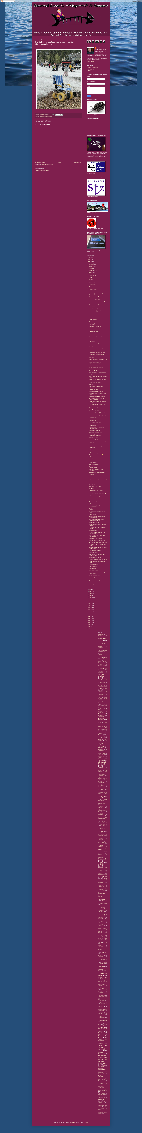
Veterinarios (100, 1105)
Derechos (100, 749)
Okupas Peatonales (93, 564)
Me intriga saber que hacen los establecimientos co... (96, 458)
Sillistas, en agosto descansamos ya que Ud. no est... (97, 517)
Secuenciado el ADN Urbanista (96, 451)
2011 (89, 624)
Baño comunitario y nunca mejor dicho (97, 372)
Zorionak (100, 1113)
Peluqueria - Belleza (102, 957)
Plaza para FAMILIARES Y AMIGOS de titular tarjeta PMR (97, 586)
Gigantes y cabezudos (94, 464)
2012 (89, 622)
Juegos (99, 881)
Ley (104, 890)
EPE (102, 789)
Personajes (102, 963)
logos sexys (103, 910)
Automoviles (100, 672)
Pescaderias (100, 967)
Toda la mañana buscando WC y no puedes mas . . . (97, 536)
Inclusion (101, 864)
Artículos (104, 661)
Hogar (99, 842)
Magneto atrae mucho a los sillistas (97, 348)
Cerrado (105, 705)
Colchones (100, 711)
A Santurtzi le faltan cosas (102, 636)
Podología (100, 977)
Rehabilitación (101, 1019)
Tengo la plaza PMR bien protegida (97, 396)
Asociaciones (104, 668)
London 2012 (101, 911)
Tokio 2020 (104, 1092)
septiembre (92, 270)
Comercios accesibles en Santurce (102, 718)
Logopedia (100, 908)
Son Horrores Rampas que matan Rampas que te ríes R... (96, 520)
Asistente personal (102, 667)
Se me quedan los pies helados (96, 308)
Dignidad (100, 754)
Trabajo (103, 1093)
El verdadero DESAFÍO (94, 411)
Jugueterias (100, 882)
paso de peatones (102, 954)
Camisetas (103, 688)
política (103, 978)
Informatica (100, 871)
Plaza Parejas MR (93, 345)
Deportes (102, 742)
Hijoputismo (100, 839)
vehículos (100, 1102)
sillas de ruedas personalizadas (46, 116)
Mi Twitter (90, 70)
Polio (106, 977)
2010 (89, 626)
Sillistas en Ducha (93, 552)
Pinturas (99, 970)
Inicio (59, 162)
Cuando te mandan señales (95, 291)
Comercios (100, 715)
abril (90, 595)
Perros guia (102, 960)
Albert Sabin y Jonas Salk (95, 422)
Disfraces (100, 759)
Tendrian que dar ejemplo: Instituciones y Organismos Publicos (102, 1086)
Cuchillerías (103, 730)
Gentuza (99, 822)
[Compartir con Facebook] (60, 115)
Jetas (105, 878)
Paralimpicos (101, 950)
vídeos (105, 1106)
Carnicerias (100, 694)
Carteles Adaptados (93, 476)
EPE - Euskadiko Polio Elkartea (43, 170)
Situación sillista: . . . (93, 437)
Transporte (101, 1094)
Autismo (102, 669)
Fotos (106, 820)
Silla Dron (91, 279)
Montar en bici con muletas (95, 382)
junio (90, 591)
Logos (105, 908)
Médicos (102, 921)
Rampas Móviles (102, 1002)
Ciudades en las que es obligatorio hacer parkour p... (97, 275)
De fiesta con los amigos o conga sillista (98, 343)
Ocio (106, 942)
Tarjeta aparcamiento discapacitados (101, 1077)
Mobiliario (100, 922)
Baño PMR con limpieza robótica (96, 453)
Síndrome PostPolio (100, 1053)
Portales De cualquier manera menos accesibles (102, 987)
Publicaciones (101, 995)
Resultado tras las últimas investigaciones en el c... (95, 363)
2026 (89, 257)
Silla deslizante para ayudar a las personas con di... (96, 419)
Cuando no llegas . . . (94, 294)
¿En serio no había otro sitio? (95, 286)
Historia (100, 841)
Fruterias (103, 821)
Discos (99, 756)
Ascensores (100, 662)
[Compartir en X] (59, 115)
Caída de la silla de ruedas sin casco (97, 472)
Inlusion (100, 873)
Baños (105, 678)
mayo (90, 593)
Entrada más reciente (40, 162)
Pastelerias (100, 956)
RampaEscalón (101, 1000)
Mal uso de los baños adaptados (102, 916)
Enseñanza (100, 786)
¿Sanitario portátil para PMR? (95, 432)
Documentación (101, 768)
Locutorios (103, 907)
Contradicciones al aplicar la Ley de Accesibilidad (102, 726)
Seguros (99, 1034)
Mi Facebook (91, 69)
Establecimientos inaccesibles (102, 797)
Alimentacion (100, 654)
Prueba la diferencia (93, 579)
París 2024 (104, 952)
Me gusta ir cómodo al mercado (96, 335)
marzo (90, 597)
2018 (89, 611)
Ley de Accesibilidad (102, 893)
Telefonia (100, 1082)
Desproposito (101, 750)
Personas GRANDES (101, 965)
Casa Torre (104, 699)
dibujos (99, 752)
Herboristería (100, 838)
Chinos (103, 706)
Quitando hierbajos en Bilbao (95, 486)
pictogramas (100, 969)
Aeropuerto (91, 474)
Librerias (103, 900)
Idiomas (105, 851)
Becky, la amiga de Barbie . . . (95, 557)
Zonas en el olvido (102, 1112)
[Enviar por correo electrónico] (56, 115)
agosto (91, 272)
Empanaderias (101, 777)
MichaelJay (72, 1122)
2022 (89, 603)
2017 (89, 613)
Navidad (100, 932)
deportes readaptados (101, 744)
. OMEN (91, 277)
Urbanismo (102, 1099)
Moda (99, 927)
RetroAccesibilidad (102, 1020)
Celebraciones (102, 702)
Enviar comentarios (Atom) (47, 164)
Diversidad (101, 760)
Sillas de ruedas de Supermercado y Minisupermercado (97, 297)
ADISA (103, 653)
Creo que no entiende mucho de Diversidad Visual (96, 330)
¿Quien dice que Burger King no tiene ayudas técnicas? (97, 380)
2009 (89, 628)
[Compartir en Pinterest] (62, 115)
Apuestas (100, 660)
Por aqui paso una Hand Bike (95, 538)
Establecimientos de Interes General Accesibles (102, 794)
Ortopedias (100, 946)
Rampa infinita (92, 514)
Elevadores (100, 775)
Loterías (99, 913)
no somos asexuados (102, 936)
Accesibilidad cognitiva (102, 642)
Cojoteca (100, 709)
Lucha (105, 913)
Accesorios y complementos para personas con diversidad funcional (102, 646)
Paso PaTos (91, 357)
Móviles (104, 928)
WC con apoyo (92, 568)
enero (90, 601)
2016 (89, 615)
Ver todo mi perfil (90, 61)
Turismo (100, 1096)
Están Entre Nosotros (94, 281)
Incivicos (100, 862)
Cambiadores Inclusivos (102, 686)
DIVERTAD (91, 488)
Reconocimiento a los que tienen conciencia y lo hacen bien (102, 1009)
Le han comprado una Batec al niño (97, 577)
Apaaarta (91, 347)
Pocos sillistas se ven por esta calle (97, 352)
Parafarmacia (100, 949)
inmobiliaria (100, 874)
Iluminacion (100, 857)
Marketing (100, 918)
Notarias (99, 938)
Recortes (100, 1012)
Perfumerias (103, 959)
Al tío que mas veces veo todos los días (98, 542)
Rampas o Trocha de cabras (102, 1005)
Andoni (98, 48)
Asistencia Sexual (102, 665)
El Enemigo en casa (93, 584)
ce (102, 701)
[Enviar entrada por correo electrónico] (53, 114)
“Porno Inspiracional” (93, 570)
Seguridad (100, 1032)
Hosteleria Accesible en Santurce (102, 847)
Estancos (103, 804)
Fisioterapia (100, 814)
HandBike (91, 483)
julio (90, 589)
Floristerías (100, 815)
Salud (106, 1024)
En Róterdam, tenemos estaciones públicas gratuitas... (96, 399)
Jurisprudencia (101, 883)
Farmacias (100, 811)
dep (106, 740)
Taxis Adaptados (101, 1080)
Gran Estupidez (103, 824)
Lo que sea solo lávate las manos (96, 299)
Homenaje (104, 842)
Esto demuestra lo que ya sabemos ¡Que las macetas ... (97, 502)
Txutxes (103, 1097)
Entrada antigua (77, 162)
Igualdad (102, 853)
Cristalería (105, 729)
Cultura (99, 732)
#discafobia (100, 634)
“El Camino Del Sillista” (94, 370)
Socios (104, 1065)
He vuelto (91, 374)
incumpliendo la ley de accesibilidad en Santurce (102, 869)
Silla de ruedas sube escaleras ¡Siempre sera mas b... (96, 368)
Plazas (106, 972)
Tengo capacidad (102, 1090)
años (104, 658)
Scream (91, 478)
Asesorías (100, 664)
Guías (103, 825)
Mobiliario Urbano (100, 925)
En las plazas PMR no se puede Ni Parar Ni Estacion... (97, 533)
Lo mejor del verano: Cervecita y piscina (98, 559)
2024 (89, 261)
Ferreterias (100, 813)
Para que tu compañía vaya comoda (97, 310)
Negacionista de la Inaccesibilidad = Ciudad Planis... (97, 428)
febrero (91, 599)
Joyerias (103, 879)
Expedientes (101, 809)
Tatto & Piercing (101, 1079)
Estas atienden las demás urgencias (97, 485)
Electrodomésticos (101, 774)
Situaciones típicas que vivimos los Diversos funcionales (102, 1059)
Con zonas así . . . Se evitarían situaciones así (96, 491)
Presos (90, 500)
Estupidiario (100, 806)
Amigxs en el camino (102, 655)
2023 (89, 263)
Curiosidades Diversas (101, 734)
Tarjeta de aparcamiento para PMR (97, 540)
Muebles (100, 929)
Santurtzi (100, 1031)
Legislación (100, 889)
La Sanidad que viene (94, 350)
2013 (89, 620)
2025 (89, 259)
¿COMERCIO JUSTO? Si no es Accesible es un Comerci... (96, 387)
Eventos (100, 807)
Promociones (100, 992)
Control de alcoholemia (94, 444)
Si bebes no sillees (93, 333)
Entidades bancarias (102, 788)
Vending (99, 1104)
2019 (89, 609)
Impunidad (102, 859)
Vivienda (102, 1108)
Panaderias (100, 947)
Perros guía (104, 962)
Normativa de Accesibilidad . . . (96, 326)
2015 (89, 616)
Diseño (104, 756)
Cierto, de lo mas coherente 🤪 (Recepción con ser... (96, 455)
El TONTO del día (93, 566)
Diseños (99, 757)
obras (99, 941)
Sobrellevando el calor (94, 530)
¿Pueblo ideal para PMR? (95, 430)
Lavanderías (100, 885)
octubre (91, 268)
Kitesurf (90, 384)
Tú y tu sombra (92, 449)
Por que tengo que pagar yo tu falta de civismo (102, 983)
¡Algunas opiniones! (93, 365)
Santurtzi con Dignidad (93, 67)
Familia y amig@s (102, 810)
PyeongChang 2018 (102, 996)
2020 (89, 607)
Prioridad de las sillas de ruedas (96, 391)
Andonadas (104, 657)
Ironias (104, 876)
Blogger (86, 1122)
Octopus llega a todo (93, 389)
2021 (89, 605)
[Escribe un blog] (57, 115)
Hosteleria (100, 843)
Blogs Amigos (102, 682)
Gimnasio (105, 822)
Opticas (99, 945)
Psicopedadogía (101, 993)
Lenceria (99, 890)
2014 (89, 618)
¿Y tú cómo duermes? (94, 321)
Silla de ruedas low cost (94, 575)
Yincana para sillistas (94, 522)
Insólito (105, 874)
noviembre (91, 266)
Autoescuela (100, 671)
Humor (100, 849)
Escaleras (100, 790)
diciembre (91, 264)
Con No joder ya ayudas (94, 439)
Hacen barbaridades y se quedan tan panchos (102, 829)
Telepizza (105, 1082)
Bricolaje (99, 683)
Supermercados (101, 1073)
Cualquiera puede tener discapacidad (97, 293)
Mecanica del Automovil (102, 920)
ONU (103, 943)
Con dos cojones (93, 328)
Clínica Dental (101, 708)
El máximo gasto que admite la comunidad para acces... (96, 435)
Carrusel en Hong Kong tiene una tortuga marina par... (96, 408)
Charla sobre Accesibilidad (95, 550)
